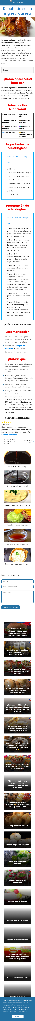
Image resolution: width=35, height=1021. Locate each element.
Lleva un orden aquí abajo (17, 156)
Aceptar (17, 1016)
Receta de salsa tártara (26, 441)
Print (8, 162)
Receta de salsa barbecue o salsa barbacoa (10, 441)
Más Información (22, 1011)
